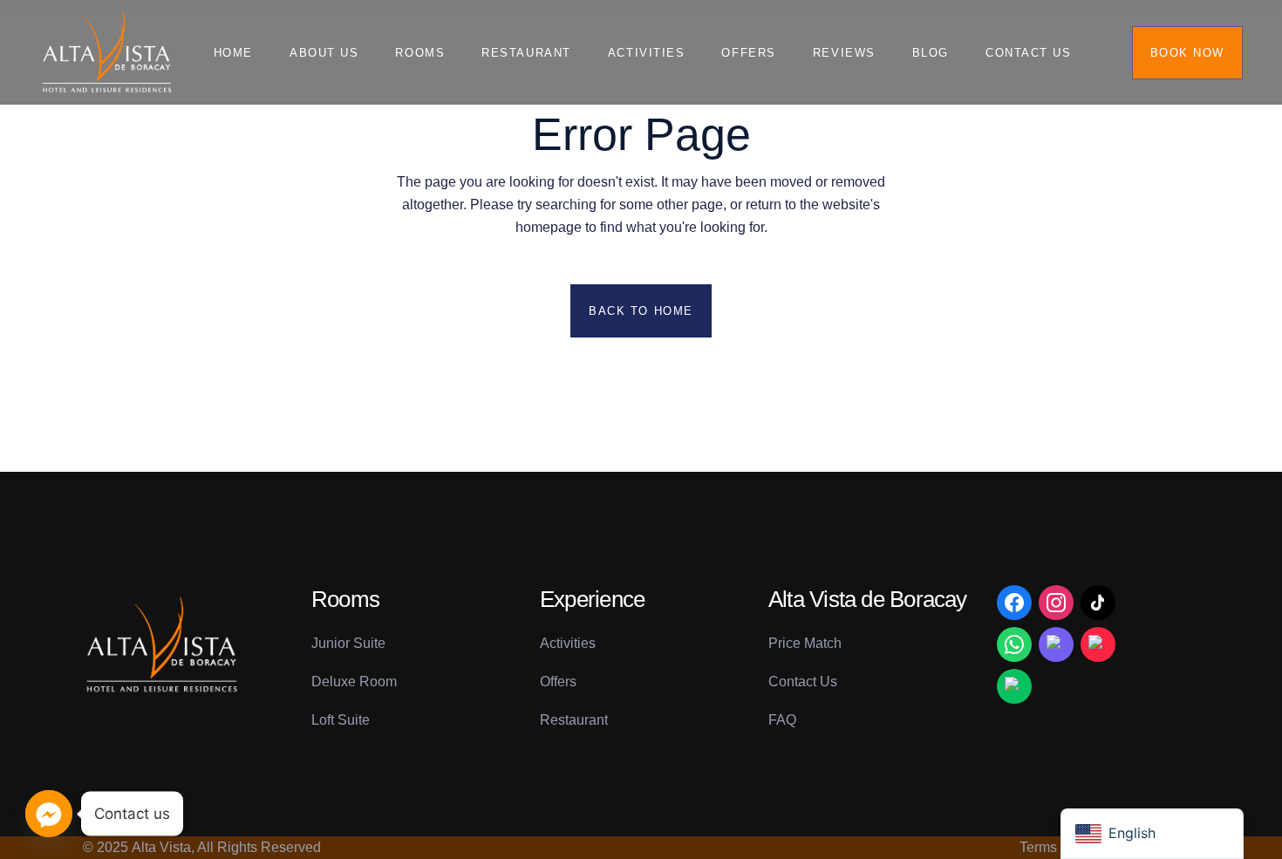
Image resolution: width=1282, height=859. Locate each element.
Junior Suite (348, 643)
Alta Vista (161, 847)
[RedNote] (1098, 644)
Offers (558, 681)
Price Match (805, 643)
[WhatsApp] (1014, 644)
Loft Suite (340, 719)
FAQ (782, 719)
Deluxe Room (354, 681)
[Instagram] (1056, 602)
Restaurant (574, 719)
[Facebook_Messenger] (48, 813)
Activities (568, 643)
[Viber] (1056, 644)
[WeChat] (1014, 686)
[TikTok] (1098, 602)
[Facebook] (1014, 602)
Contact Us (802, 681)
